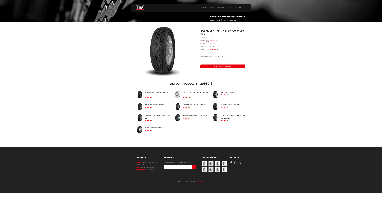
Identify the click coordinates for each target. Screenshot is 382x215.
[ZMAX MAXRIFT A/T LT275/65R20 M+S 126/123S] (204, 163)
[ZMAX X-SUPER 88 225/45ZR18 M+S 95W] (224, 163)
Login (229, 8)
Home (204, 8)
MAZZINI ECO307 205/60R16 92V (154, 128)
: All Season (208, 41)
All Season (232, 20)
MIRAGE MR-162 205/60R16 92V (154, 105)
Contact (221, 8)
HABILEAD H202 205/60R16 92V (230, 105)
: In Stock (207, 47)
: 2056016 (208, 44)
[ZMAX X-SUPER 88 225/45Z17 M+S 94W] (204, 169)
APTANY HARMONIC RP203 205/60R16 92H (195, 115)
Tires (224, 20)
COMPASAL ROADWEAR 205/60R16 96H (194, 105)
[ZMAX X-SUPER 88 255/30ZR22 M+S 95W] (211, 169)
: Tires (206, 38)
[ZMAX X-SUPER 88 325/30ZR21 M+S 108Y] (218, 169)
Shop (218, 20)
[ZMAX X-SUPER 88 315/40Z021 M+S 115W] (224, 169)
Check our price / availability (223, 66)
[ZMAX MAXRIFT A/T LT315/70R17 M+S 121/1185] (218, 163)
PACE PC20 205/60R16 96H (228, 92)
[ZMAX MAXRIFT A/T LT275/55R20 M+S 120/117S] (211, 163)
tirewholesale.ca (201, 181)
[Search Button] (245, 8)
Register (238, 8)
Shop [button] (212, 8)
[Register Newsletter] (194, 167)
